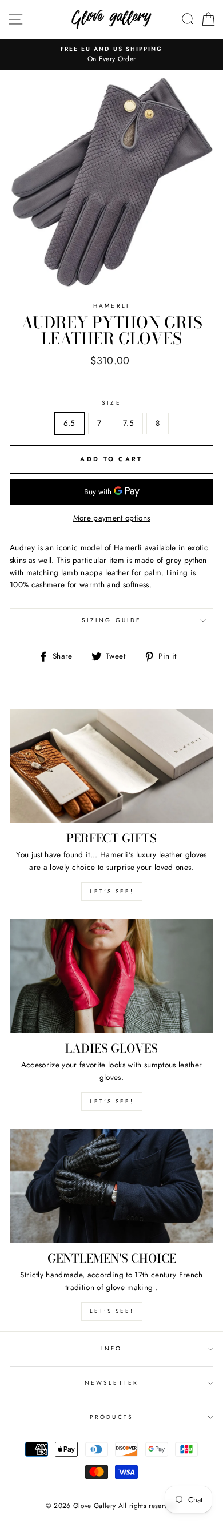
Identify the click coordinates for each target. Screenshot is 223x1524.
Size (111, 402)
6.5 (69, 423)
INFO (111, 1348)
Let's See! (112, 1101)
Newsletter (111, 1382)
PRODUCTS (111, 1417)
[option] (111, 55)
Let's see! (112, 891)
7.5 (128, 423)
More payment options (111, 517)
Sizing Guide (111, 620)
